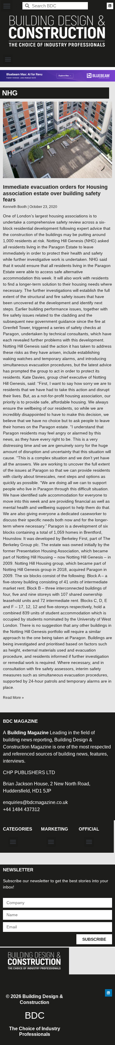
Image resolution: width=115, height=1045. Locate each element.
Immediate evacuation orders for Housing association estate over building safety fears (55, 193)
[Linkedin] (110, 6)
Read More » (13, 698)
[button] (7, 6)
